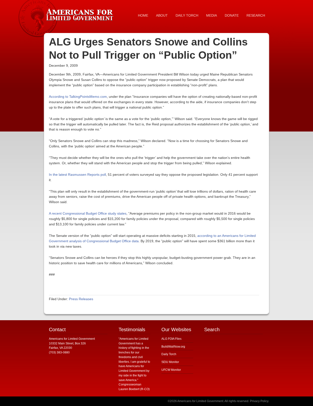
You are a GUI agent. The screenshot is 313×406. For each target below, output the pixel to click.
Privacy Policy (259, 401)
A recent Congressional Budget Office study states (87, 213)
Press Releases (81, 299)
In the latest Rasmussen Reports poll (77, 174)
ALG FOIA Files (171, 338)
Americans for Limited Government (80, 13)
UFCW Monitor (171, 370)
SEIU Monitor (170, 362)
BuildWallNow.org (173, 346)
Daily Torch (168, 354)
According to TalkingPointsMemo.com (78, 97)
